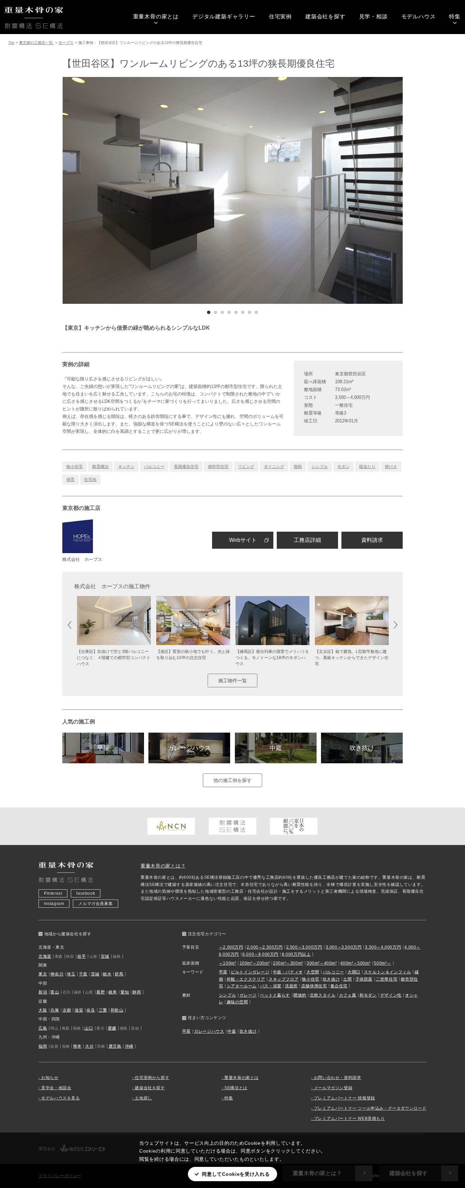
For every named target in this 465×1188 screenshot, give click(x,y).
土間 (347, 979)
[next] (318, 190)
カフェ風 (347, 995)
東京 (42, 974)
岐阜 (113, 992)
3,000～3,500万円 (344, 947)
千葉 (83, 974)
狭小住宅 (74, 466)
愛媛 (112, 1028)
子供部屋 (363, 979)
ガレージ (247, 995)
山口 (88, 1028)
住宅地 (90, 479)
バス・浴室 (271, 986)
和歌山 (117, 1010)
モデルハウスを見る (60, 1098)
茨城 (95, 974)
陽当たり (367, 466)
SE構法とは (235, 1087)
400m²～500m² (355, 963)
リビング (246, 466)
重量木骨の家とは (156, 16)
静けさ (391, 466)
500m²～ (382, 963)
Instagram (54, 903)
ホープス (66, 43)
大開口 (354, 972)
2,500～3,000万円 (304, 947)
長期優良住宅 (186, 466)
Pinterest (53, 893)
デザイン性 (391, 995)
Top (11, 43)
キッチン (126, 466)
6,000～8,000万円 (260, 954)
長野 (100, 992)
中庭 (276, 748)
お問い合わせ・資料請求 (337, 1077)
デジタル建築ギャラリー (223, 16)
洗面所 (291, 986)
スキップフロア (284, 979)
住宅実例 (280, 16)
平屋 (103, 748)
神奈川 (56, 974)
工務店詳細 (307, 540)
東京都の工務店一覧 (36, 43)
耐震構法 (100, 466)
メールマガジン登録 (333, 1087)
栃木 (107, 974)
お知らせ (49, 1077)
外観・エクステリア (246, 979)
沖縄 (129, 1046)
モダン (343, 466)
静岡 (136, 992)
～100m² (227, 963)
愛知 (125, 992)
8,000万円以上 (296, 954)
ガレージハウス (189, 748)
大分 (89, 1046)
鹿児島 (115, 1046)
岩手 (81, 956)
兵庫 (54, 1010)
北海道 (44, 956)
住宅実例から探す (152, 1077)
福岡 (42, 1046)
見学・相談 (373, 16)
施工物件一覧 (232, 680)
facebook (85, 893)
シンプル (319, 466)
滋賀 (79, 1010)
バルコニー (154, 466)
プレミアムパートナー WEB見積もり (349, 1118)
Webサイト (243, 540)
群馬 (119, 974)
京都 (67, 1010)
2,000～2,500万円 (265, 947)
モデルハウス (418, 16)
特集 (455, 16)
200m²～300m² (288, 963)
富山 (54, 992)
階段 (298, 466)
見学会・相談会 (56, 1087)
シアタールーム (242, 986)
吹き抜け (362, 748)
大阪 (42, 1010)
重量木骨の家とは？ (163, 866)
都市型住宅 (218, 466)
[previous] (147, 190)
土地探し (143, 1098)
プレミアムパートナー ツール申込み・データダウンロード (370, 1108)
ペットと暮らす (275, 995)
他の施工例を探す (232, 780)
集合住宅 (339, 986)
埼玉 (71, 974)
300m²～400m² (322, 963)
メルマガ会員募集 (95, 903)
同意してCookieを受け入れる (236, 1174)
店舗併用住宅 (314, 986)
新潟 (42, 992)
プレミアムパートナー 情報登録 (344, 1098)
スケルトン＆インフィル (387, 972)
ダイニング (274, 466)
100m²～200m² (255, 963)
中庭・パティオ (288, 972)
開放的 (299, 995)
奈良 (90, 1010)
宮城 (105, 956)
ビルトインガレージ (250, 972)
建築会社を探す (325, 16)
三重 (103, 1010)
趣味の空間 (237, 1002)
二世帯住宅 (386, 979)
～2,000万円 (231, 947)
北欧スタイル (323, 995)
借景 (70, 479)
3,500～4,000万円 (383, 947)
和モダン (367, 995)
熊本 (77, 1046)
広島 (42, 1028)
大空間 (312, 972)
